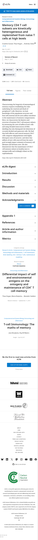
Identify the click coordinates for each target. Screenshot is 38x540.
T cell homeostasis (29, 252)
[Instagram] (21, 460)
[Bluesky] (2, 460)
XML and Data (19, 452)
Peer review (27, 91)
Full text (10, 91)
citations (26, 82)
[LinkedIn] (7, 460)
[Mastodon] (16, 460)
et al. (5, 46)
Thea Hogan (18, 44)
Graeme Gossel (7, 44)
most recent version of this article (23, 11)
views (5, 82)
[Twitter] (12, 460)
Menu (31, 5)
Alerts (19, 434)
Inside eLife (19, 443)
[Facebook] (35, 460)
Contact (19, 437)
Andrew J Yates (29, 44)
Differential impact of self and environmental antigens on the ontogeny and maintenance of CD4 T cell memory (19, 282)
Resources (19, 450)
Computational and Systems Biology (13, 19)
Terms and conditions (19, 439)
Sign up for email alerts (19, 365)
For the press (19, 448)
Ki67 (14, 255)
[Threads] (31, 460)
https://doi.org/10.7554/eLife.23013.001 (14, 158)
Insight (15, 337)
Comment (10, 75)
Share (30, 70)
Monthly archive (19, 446)
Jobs (19, 430)
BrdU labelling (7, 255)
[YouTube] (26, 460)
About (19, 428)
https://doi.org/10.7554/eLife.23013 (13, 52)
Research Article (7, 17)
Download (9, 70)
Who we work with (19, 432)
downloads (16, 82)
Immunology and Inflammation (13, 252)
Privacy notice (19, 369)
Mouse (19, 264)
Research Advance (12, 301)
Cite (20, 70)
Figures (17, 91)
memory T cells (21, 255)
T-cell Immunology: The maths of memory (19, 326)
